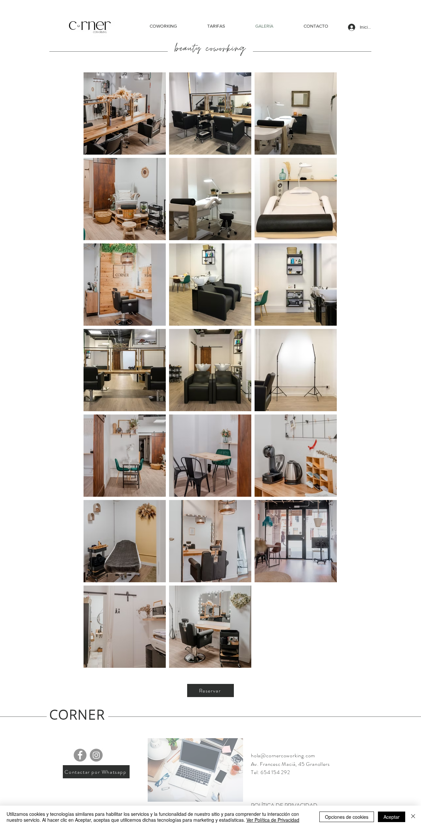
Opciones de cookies (346, 817)
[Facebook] (80, 755)
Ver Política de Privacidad (272, 819)
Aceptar (392, 817)
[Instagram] (96, 755)
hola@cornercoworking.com (283, 755)
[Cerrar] (413, 817)
